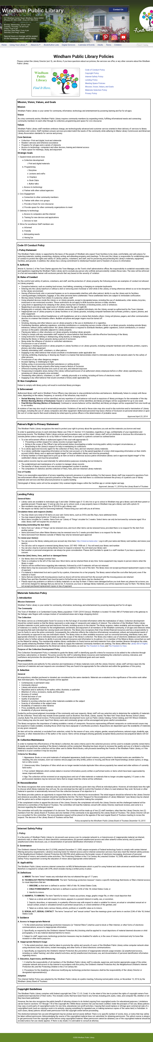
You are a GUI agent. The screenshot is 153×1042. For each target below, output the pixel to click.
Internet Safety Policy (94, 76)
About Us (35, 45)
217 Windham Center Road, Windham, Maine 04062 (24, 18)
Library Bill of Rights (139, 644)
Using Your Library (17, 45)
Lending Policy (91, 80)
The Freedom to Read (95, 646)
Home (4, 45)
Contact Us (118, 10)
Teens (108, 45)
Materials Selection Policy (96, 90)
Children (118, 45)
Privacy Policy (91, 93)
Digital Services (68, 45)
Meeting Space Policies (95, 83)
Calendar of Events (86, 45)
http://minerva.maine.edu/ (87, 541)
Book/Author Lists (51, 45)
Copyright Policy (92, 73)
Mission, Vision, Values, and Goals (99, 87)
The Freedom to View (117, 646)
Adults (100, 45)
